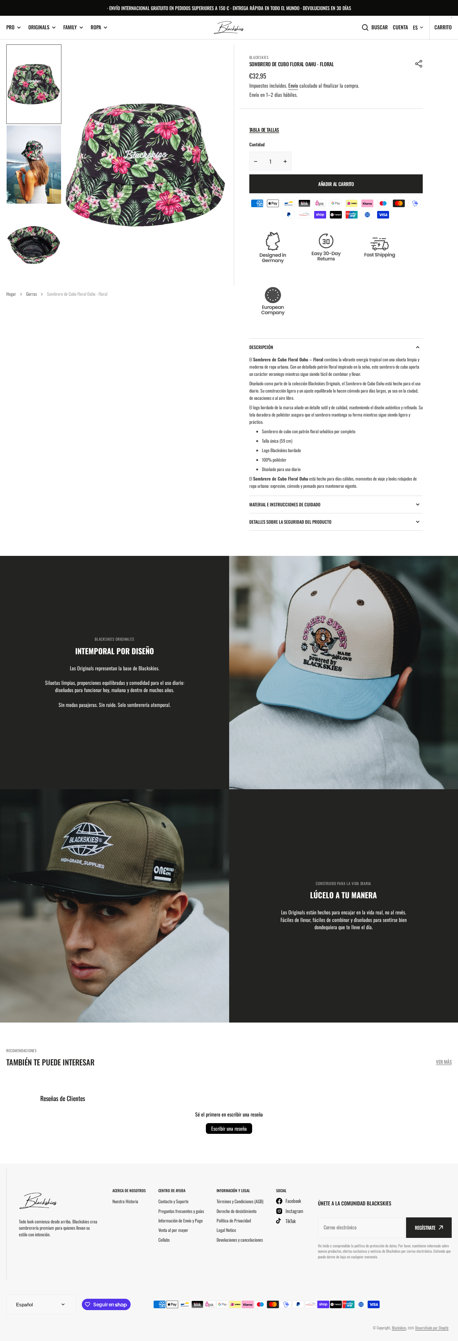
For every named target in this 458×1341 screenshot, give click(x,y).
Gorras (31, 293)
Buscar (379, 27)
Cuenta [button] (400, 27)
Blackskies (399, 1327)
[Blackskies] (229, 27)
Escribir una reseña (229, 1128)
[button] (419, 63)
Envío (293, 85)
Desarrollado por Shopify (432, 1327)
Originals (38, 27)
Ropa (96, 27)
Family (70, 27)
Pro (10, 27)
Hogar (11, 293)
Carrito (443, 27)
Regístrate (425, 1227)
